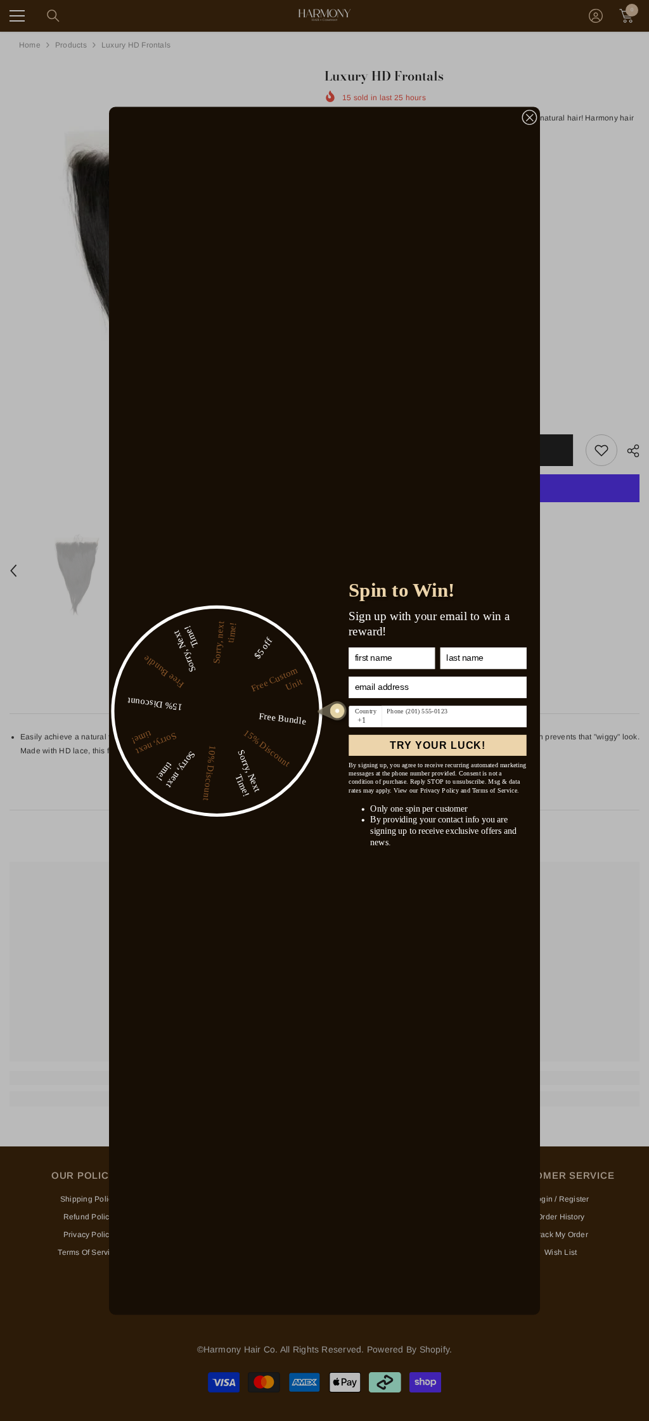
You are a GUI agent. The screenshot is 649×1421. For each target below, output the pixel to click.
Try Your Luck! (437, 745)
